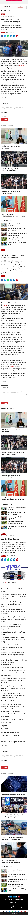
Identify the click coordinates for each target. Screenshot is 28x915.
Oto (5, 582)
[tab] (4, 103)
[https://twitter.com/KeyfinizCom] (11, 896)
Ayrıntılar (13, 913)
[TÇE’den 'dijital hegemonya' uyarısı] (14, 784)
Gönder (5, 119)
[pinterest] (17, 36)
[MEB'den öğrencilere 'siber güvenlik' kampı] (14, 181)
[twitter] (5, 36)
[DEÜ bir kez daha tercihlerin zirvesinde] (14, 136)
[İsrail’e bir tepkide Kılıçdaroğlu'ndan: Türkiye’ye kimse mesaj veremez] (14, 204)
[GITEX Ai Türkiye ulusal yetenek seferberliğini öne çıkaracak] (14, 805)
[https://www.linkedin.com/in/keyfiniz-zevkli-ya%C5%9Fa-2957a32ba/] (14, 896)
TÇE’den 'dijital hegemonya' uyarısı (13, 794)
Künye (8, 899)
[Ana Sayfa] (1, 10)
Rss (5, 899)
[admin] (16, 896)
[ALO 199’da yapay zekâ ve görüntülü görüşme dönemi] (14, 850)
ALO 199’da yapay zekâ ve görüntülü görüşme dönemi (11, 861)
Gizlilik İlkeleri (13, 902)
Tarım (5, 305)
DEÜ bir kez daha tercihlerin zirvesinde (11, 147)
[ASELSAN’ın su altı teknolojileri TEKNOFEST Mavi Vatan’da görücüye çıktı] (14, 827)
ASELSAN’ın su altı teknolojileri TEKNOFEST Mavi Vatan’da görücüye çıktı (12, 838)
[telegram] (11, 36)
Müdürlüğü (22, 65)
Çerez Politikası (19, 899)
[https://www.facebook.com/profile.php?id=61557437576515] (9, 896)
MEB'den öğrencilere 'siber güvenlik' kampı (11, 192)
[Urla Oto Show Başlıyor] (14, 571)
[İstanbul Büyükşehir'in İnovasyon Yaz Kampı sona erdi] (14, 159)
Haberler (4, 10)
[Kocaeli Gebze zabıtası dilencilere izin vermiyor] (14, 48)
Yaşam (8, 10)
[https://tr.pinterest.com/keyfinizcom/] (19, 896)
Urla (17, 596)
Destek (12, 366)
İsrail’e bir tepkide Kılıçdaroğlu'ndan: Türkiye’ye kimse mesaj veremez (14, 215)
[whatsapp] (8, 36)
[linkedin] (14, 36)
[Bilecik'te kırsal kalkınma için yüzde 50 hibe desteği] (14, 291)
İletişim (12, 899)
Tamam (17, 913)
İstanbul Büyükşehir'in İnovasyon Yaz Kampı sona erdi (13, 169)
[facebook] (2, 36)
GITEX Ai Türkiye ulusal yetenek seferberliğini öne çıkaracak (12, 816)
